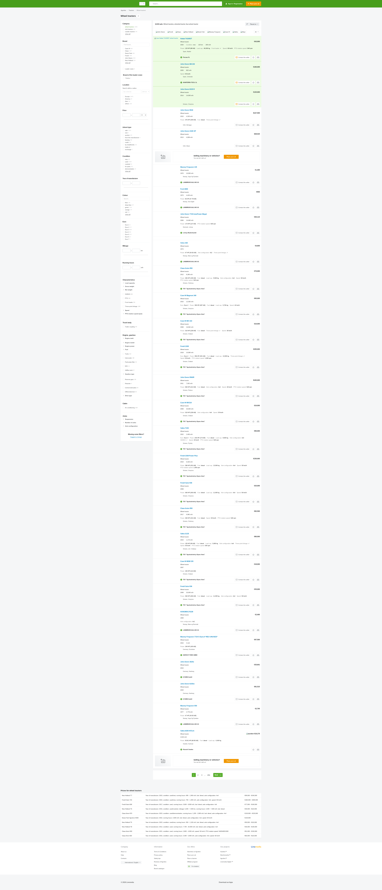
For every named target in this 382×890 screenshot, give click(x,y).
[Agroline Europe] (129, 3)
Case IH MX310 (186, 402)
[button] (253, 57)
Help (122, 855)
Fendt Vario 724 (127, 800)
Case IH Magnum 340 (188, 295)
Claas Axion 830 (127, 831)
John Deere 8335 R (187, 89)
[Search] (151, 3)
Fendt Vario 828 (127, 804)
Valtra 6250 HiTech (187, 731)
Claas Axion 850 (186, 268)
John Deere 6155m (187, 684)
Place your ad (231, 157)
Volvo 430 (184, 243)
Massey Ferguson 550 (188, 706)
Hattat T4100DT (186, 38)
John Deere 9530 (186, 110)
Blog (155, 865)
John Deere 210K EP (188, 131)
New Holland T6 (127, 809)
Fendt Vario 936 (186, 483)
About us (123, 851)
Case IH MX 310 (186, 321)
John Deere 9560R (187, 377)
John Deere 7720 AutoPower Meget (193, 214)
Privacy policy (158, 855)
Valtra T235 (184, 428)
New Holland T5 (127, 822)
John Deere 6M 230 (187, 64)
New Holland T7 (127, 795)
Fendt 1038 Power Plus (189, 456)
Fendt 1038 (184, 346)
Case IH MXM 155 (186, 561)
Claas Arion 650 (127, 836)
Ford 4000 (184, 189)
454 (208, 775)
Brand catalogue (159, 868)
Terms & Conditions (160, 851)
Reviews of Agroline (160, 862)
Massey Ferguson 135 (188, 167)
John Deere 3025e (187, 662)
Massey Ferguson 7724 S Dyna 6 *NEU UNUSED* (198, 637)
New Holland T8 (127, 827)
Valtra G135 (184, 534)
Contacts (123, 858)
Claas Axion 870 (127, 813)
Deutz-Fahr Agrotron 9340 (130, 818)
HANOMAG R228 (186, 612)
